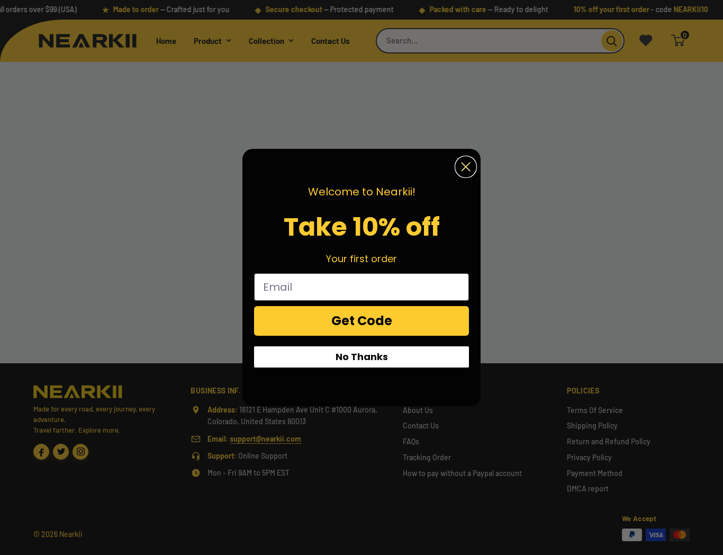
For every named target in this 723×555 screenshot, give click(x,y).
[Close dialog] (466, 167)
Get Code (361, 320)
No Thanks (362, 356)
